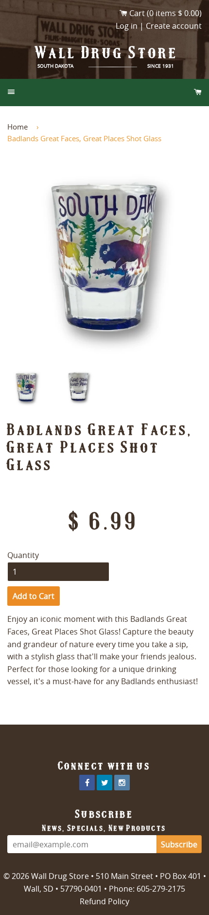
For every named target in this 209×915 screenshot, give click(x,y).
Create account (174, 25)
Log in (127, 25)
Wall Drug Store (107, 52)
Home (17, 126)
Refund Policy (104, 901)
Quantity (23, 555)
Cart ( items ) (165, 13)
